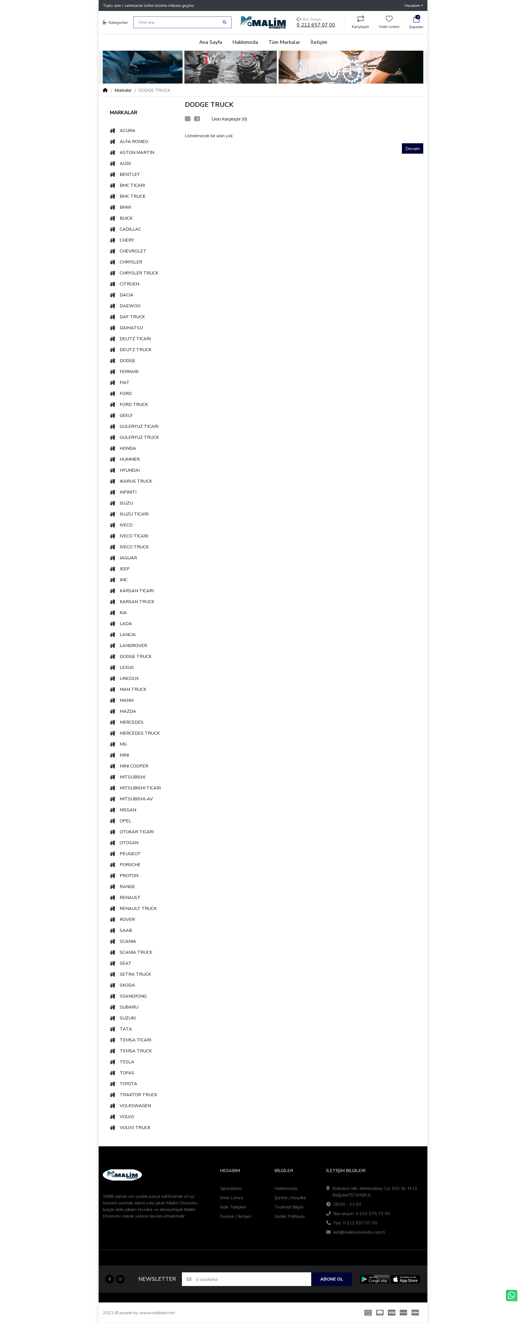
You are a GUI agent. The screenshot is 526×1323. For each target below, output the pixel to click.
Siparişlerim (231, 1188)
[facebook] (109, 1279)
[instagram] (120, 1279)
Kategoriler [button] (118, 22)
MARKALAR (123, 112)
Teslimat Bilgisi (289, 1207)
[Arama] (224, 22)
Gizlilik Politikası (290, 1216)
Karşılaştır (360, 26)
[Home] (105, 90)
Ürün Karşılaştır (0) (229, 119)
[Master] (380, 1312)
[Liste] (197, 119)
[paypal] (403, 1312)
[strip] (416, 1312)
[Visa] (392, 1312)
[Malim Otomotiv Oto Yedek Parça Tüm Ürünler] (263, 67)
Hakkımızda (286, 1188)
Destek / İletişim (235, 1216)
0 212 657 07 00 (316, 25)
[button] (413, 6)
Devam (412, 148)
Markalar (123, 90)
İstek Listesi (389, 26)
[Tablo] (187, 119)
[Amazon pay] (367, 1312)
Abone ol (331, 1279)
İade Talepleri (233, 1207)
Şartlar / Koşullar (290, 1197)
